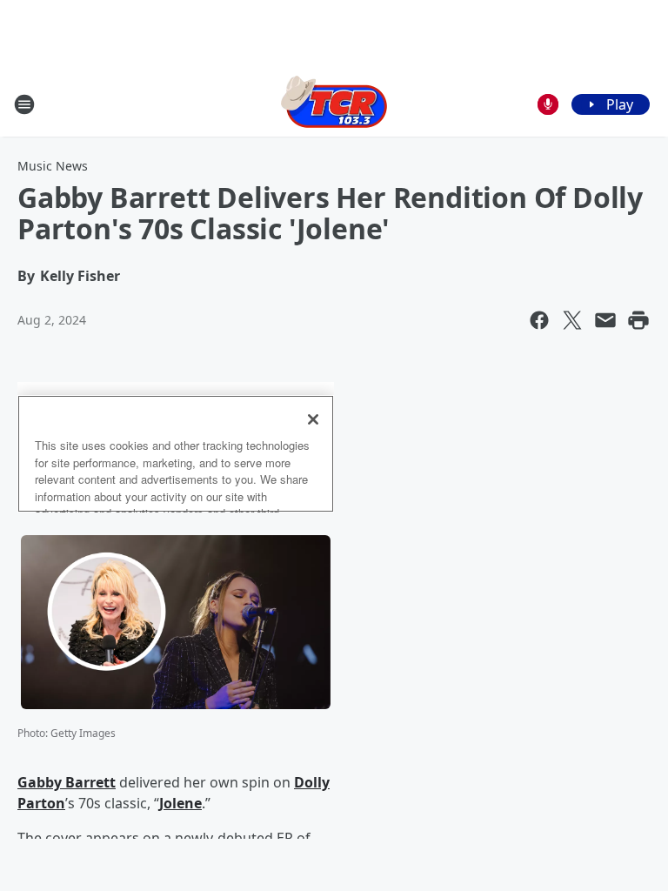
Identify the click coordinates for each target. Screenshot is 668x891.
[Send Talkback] (548, 104)
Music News (52, 165)
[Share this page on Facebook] (539, 320)
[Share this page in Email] (605, 320)
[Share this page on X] (572, 320)
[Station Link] (334, 104)
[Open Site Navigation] (24, 104)
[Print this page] (638, 320)
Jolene (180, 803)
